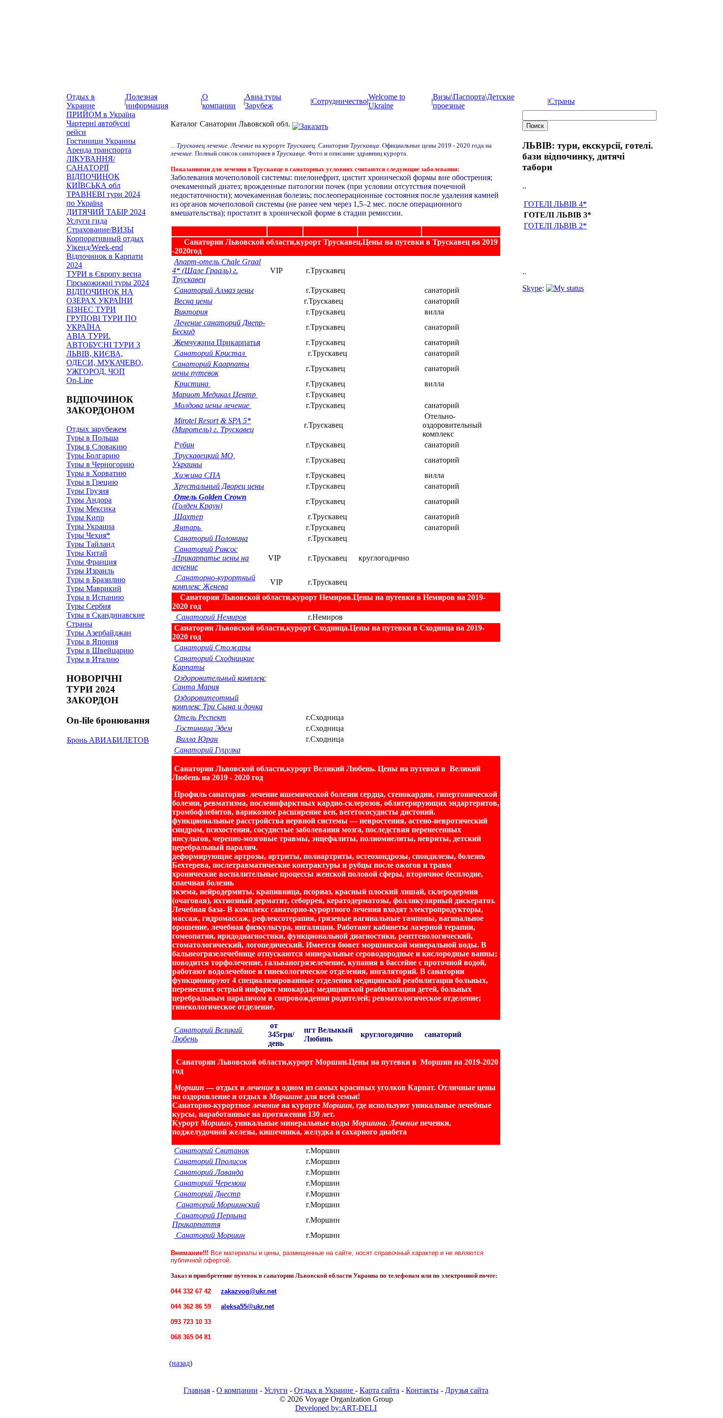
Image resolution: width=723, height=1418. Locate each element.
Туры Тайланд (90, 544)
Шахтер (188, 516)
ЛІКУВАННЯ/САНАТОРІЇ (90, 163)
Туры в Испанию (95, 597)
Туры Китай (86, 553)
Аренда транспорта (98, 150)
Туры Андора (89, 500)
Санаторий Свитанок (211, 1150)
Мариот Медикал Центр (215, 394)
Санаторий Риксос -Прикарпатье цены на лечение (210, 558)
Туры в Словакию (96, 446)
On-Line (79, 380)
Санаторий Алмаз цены (214, 290)
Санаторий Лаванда (208, 1172)
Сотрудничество (339, 101)
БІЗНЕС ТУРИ (91, 309)
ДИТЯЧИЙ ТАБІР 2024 (106, 212)
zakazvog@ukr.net (248, 1291)
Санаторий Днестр (207, 1194)
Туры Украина (90, 526)
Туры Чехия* (88, 535)
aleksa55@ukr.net (247, 1306)
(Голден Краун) (209, 501)
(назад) (180, 1363)
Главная (196, 1390)
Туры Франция (91, 562)
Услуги (276, 1390)
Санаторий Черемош (210, 1183)
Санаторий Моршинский (218, 1204)
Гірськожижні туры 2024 (107, 283)
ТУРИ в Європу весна (103, 274)
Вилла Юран (197, 739)
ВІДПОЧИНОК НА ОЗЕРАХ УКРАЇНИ (99, 296)
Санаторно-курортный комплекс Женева (213, 582)
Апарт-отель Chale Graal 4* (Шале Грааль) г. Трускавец (216, 270)
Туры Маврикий (93, 588)
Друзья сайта (466, 1390)
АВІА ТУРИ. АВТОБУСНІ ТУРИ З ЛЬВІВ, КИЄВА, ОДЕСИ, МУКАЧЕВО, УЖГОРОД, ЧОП (104, 354)
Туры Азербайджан (98, 633)
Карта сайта (379, 1390)
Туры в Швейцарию (100, 650)
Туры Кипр (85, 517)
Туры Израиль (90, 571)
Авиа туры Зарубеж (263, 101)
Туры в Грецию (92, 482)
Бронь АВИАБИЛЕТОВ (108, 740)
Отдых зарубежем (96, 429)
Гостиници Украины (101, 141)
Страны (562, 101)
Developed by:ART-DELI (336, 1408)
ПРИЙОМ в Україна (100, 114)
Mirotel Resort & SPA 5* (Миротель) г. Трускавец (213, 425)
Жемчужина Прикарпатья (216, 342)
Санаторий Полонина (211, 538)
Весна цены (193, 301)
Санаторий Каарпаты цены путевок (210, 368)
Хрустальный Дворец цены (218, 486)
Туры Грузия (87, 491)
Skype (532, 288)
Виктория (191, 312)
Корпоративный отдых (105, 238)
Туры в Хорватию (96, 473)
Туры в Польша (92, 438)
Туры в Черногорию (100, 464)
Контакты (422, 1390)
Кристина (192, 383)
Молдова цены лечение (211, 405)
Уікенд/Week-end (94, 247)
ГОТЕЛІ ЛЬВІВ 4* (555, 204)
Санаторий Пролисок (210, 1161)
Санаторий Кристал (210, 353)
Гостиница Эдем (203, 728)
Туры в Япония (92, 641)
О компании (219, 101)
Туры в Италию (92, 659)
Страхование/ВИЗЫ (100, 229)
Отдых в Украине (80, 101)
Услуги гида (86, 221)
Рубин (184, 445)
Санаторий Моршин (209, 1235)
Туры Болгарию (93, 455)
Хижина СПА (196, 475)
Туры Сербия (88, 606)
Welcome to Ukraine (386, 101)
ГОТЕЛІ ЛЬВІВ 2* (555, 225)
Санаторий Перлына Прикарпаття (209, 1220)
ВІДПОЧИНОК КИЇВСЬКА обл (93, 180)
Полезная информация (147, 101)
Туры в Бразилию (95, 579)
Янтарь (188, 527)
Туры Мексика (91, 508)
